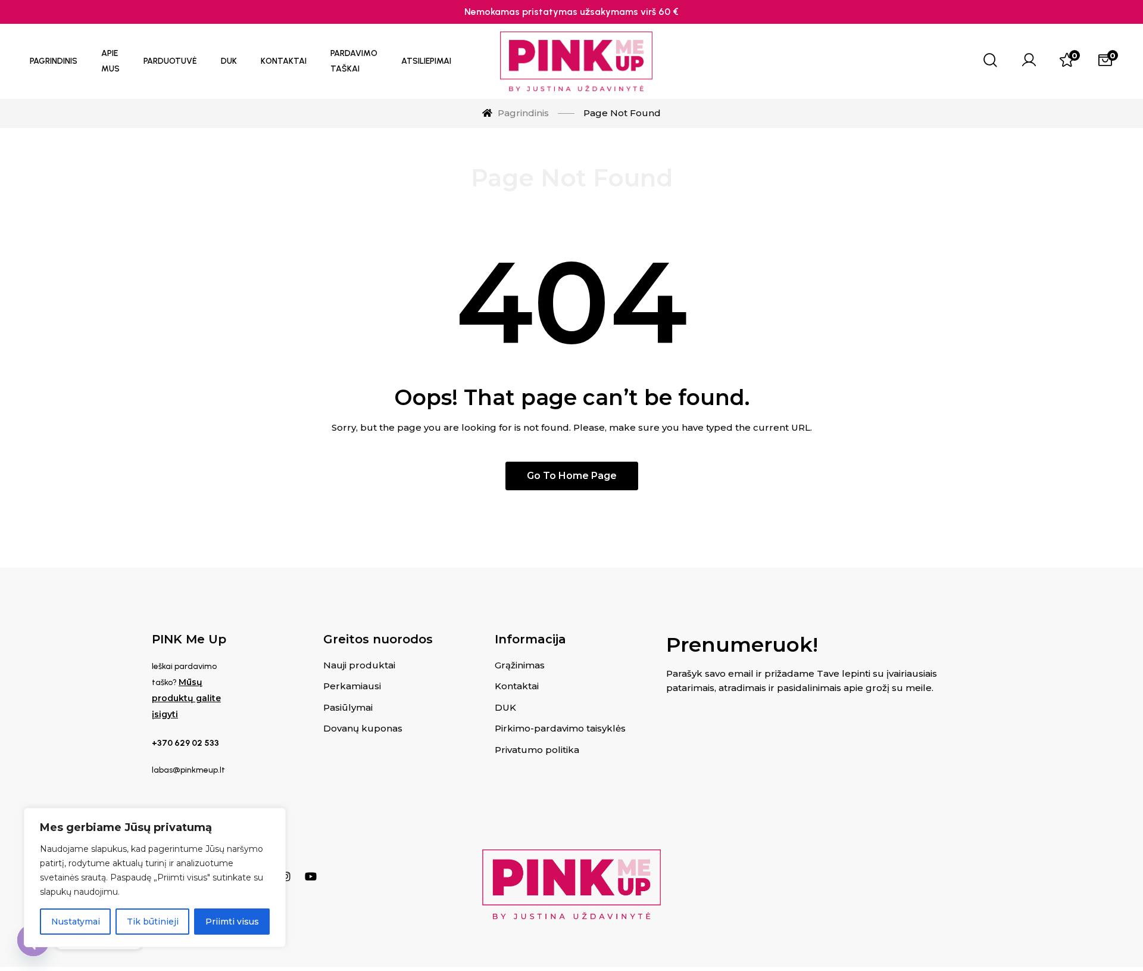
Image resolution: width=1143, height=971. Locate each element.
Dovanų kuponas (362, 728)
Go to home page (572, 475)
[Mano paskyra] (1028, 61)
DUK (505, 707)
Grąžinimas (520, 665)
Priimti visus (232, 921)
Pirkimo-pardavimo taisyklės (560, 728)
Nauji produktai (359, 665)
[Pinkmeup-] (576, 61)
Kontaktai (517, 686)
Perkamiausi (352, 686)
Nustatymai (75, 921)
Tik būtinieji (153, 921)
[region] (155, 877)
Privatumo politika (537, 749)
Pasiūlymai (348, 707)
